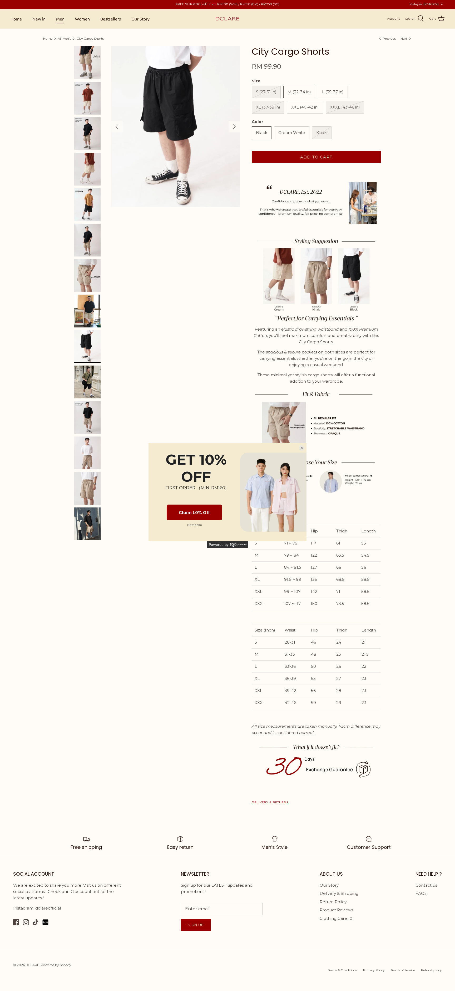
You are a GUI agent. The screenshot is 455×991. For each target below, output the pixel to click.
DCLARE (32, 965)
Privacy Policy (374, 970)
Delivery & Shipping (339, 893)
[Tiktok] (36, 922)
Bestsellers (110, 18)
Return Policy (333, 901)
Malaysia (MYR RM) (424, 4)
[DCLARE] (227, 19)
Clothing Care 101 (337, 918)
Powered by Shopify (56, 965)
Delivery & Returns (270, 802)
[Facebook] (16, 922)
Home (16, 18)
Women (82, 18)
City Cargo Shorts (90, 38)
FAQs (421, 893)
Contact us (426, 885)
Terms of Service (403, 970)
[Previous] (117, 126)
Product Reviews (336, 909)
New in (39, 18)
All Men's (64, 38)
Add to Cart (316, 157)
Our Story (140, 18)
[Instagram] (26, 922)
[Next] (234, 126)
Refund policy (431, 970)
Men (60, 18)
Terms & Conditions (342, 970)
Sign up (196, 925)
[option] (175, 126)
